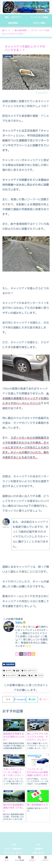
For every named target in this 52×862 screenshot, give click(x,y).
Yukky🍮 (20, 622)
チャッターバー (30, 670)
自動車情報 (10, 664)
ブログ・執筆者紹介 (13, 848)
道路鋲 (23, 675)
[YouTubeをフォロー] (29, 654)
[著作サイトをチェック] (17, 654)
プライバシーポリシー (13, 853)
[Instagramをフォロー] (25, 654)
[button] (44, 699)
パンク (40, 675)
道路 (17, 670)
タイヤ (8, 670)
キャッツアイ (11, 675)
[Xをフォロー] (21, 654)
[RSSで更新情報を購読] (33, 654)
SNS (38, 844)
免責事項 (38, 848)
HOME (13, 844)
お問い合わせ (38, 853)
